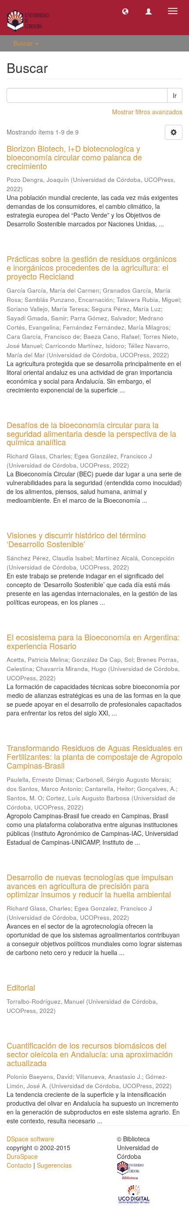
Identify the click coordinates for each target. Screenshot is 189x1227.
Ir (175, 95)
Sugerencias (54, 1165)
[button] (125, 11)
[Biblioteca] (131, 1171)
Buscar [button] (23, 43)
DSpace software (30, 1138)
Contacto (19, 1165)
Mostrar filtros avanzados (147, 111)
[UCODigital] (134, 1193)
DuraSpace (22, 1156)
